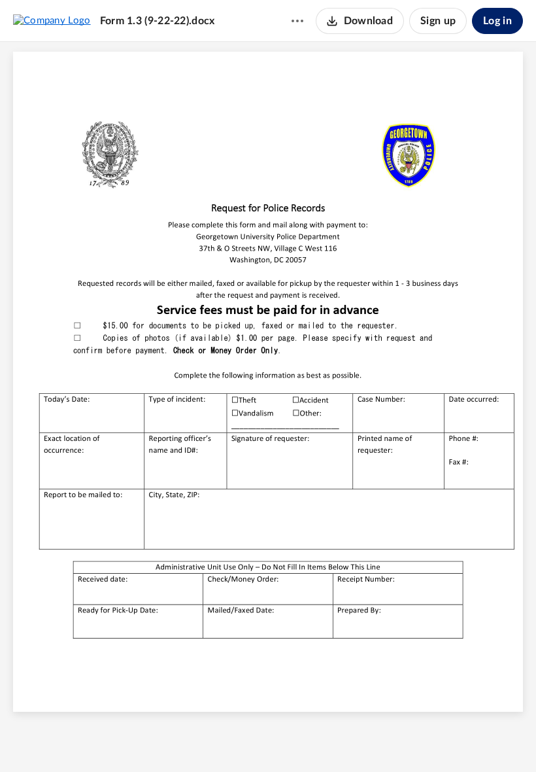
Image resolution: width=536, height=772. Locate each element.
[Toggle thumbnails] (195, 739)
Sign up (438, 21)
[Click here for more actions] (297, 21)
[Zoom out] (245, 740)
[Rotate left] (315, 739)
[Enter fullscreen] (340, 739)
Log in (497, 21)
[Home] (52, 20)
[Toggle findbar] (219, 739)
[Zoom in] (289, 740)
